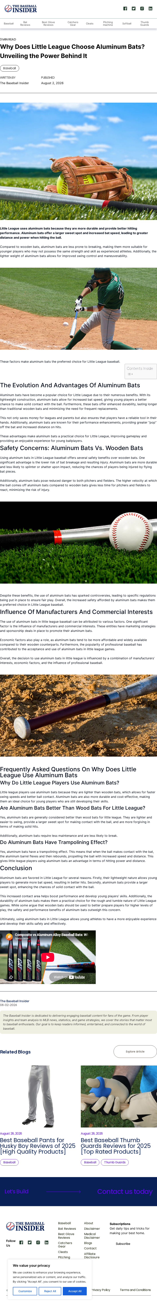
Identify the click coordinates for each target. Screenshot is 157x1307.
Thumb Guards (144, 23)
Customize (25, 1291)
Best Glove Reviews (48, 23)
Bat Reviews (25, 23)
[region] (50, 1279)
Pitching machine (108, 23)
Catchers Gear (73, 23)
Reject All (50, 1291)
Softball (126, 23)
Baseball (9, 23)
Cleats (89, 23)
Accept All (74, 1291)
